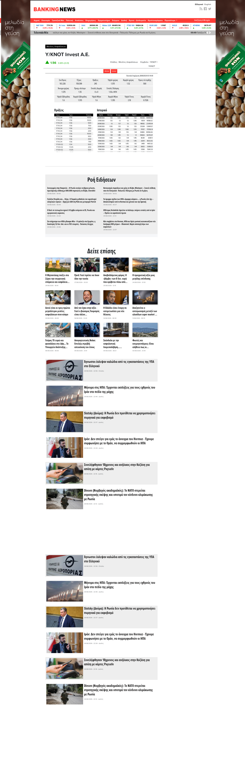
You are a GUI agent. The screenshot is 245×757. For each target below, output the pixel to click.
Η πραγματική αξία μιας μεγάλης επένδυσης (143, 277)
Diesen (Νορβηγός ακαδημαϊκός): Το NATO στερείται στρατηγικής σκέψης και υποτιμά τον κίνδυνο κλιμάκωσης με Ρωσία (118, 495)
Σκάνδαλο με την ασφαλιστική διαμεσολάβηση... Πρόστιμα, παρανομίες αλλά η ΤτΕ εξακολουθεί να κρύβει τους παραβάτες (115, 344)
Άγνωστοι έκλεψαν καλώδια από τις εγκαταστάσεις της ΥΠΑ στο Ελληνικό (119, 364)
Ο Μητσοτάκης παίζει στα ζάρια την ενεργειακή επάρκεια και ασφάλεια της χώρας (57, 279)
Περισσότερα (170, 20)
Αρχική (36, 20)
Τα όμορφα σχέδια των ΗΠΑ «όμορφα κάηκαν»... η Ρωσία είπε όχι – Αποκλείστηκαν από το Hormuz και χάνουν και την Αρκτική (128, 200)
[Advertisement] (101, 534)
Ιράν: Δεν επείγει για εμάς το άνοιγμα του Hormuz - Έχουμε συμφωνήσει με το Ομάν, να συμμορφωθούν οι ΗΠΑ (119, 441)
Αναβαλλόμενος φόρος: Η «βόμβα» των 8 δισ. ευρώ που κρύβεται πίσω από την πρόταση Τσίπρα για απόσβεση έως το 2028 (115, 279)
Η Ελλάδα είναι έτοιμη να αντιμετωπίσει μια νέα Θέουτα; (115, 311)
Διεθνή (124, 20)
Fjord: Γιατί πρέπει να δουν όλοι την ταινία (86, 277)
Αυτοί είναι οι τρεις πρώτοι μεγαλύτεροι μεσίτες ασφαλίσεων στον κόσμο (57, 311)
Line (114, 71)
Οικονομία (45, 20)
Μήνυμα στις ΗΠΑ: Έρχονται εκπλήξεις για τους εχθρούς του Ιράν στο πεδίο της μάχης (119, 389)
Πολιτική (69, 20)
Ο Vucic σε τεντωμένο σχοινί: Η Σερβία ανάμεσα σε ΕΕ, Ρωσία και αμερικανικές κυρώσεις (71, 211)
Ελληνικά (199, 4)
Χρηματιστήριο (104, 20)
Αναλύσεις (79, 20)
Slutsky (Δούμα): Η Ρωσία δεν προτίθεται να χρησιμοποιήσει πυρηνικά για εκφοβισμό (119, 415)
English (207, 4)
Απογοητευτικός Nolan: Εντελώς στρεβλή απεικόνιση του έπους (85, 344)
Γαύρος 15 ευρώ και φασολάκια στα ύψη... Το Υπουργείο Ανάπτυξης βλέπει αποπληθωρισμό (56, 344)
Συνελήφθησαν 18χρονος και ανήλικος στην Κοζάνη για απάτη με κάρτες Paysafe (117, 467)
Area (107, 71)
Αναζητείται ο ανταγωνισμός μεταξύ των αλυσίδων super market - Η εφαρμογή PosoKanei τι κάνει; (145, 311)
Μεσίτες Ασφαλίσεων (56, 46)
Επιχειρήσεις (90, 20)
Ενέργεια (115, 20)
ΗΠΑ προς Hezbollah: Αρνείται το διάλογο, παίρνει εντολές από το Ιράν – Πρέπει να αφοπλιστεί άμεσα (129, 211)
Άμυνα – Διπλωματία (137, 20)
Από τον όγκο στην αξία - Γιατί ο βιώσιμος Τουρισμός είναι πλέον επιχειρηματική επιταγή (86, 311)
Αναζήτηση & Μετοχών (202, 20)
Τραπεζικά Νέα (58, 20)
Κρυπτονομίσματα (155, 20)
